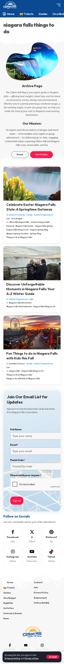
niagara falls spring (44, 226)
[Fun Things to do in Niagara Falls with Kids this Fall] (32, 332)
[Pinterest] (51, 536)
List (8, 218)
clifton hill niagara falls (19, 222)
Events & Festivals (17, 215)
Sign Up (17, 500)
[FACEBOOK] (10, 645)
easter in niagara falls (40, 222)
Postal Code (17, 460)
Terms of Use (31, 658)
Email (14, 444)
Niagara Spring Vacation (17, 234)
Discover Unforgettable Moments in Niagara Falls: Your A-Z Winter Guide (30, 289)
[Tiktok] (51, 556)
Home (20, 154)
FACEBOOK (10, 649)
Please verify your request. (25, 475)
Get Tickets (41, 154)
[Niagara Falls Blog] (9, 5)
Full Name (16, 429)
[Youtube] (32, 556)
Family (29, 215)
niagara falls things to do (17, 230)
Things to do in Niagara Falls (19, 237)
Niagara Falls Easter (24, 226)
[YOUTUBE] (25, 645)
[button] (52, 657)
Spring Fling (35, 234)
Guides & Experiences (43, 215)
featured (10, 226)
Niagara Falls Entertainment (19, 306)
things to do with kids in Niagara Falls (23, 378)
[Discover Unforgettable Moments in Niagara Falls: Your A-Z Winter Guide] (32, 263)
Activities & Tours (17, 364)
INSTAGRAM (42, 649)
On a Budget (16, 218)
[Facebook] (12, 536)
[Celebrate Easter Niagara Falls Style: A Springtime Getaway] (32, 184)
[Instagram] (12, 556)
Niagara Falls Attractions (20, 303)
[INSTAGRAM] (42, 645)
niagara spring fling (39, 230)
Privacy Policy (12, 658)
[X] (32, 536)
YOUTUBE (26, 649)
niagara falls (14, 371)
